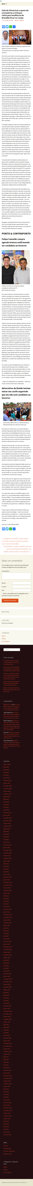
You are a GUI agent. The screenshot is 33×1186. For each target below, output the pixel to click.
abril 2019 (6, 1000)
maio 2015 (6, 1126)
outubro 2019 (7, 984)
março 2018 (7, 1035)
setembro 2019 (8, 987)
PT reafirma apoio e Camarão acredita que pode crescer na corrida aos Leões (11, 662)
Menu (3, 4)
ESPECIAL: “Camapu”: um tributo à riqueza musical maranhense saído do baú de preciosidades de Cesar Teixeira (12, 744)
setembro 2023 (8, 858)
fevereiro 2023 (7, 877)
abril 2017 (6, 1065)
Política (4, 638)
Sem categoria (20, 20)
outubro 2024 (7, 823)
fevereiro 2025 (7, 812)
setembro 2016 (8, 1083)
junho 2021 (6, 931)
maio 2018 (6, 1030)
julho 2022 (6, 896)
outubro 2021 (7, 920)
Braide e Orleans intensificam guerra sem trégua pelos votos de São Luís (12, 689)
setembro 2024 (8, 826)
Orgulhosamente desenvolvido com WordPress (14, 1182)
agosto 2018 (7, 1022)
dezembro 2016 (8, 1075)
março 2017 (7, 1067)
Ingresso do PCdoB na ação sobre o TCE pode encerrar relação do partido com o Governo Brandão (15, 541)
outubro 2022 (7, 888)
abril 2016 (6, 1097)
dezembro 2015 (8, 1108)
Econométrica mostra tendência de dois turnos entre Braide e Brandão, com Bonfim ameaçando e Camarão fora (17, 549)
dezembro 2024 (8, 818)
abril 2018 (6, 1032)
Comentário (6, 571)
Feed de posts (7, 1148)
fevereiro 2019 (7, 1006)
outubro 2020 (7, 952)
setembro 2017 (8, 1051)
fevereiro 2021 (7, 941)
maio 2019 (6, 998)
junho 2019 (6, 995)
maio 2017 (6, 1062)
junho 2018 (6, 1027)
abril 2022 (6, 904)
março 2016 (7, 1100)
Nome (4, 583)
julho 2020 (6, 960)
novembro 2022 (8, 885)
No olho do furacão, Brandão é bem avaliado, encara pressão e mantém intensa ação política (12, 668)
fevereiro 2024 (7, 845)
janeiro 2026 (7, 783)
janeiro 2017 (7, 1073)
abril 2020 (6, 968)
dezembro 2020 (8, 947)
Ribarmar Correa (8, 704)
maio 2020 (6, 965)
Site (3, 590)
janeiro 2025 (7, 815)
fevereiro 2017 (7, 1070)
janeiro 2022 (7, 912)
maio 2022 (6, 901)
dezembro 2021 (8, 914)
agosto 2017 (7, 1054)
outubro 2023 (7, 855)
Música (3, 636)
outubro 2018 (7, 1016)
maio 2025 (6, 804)
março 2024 (7, 842)
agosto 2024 (7, 829)
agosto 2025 (7, 796)
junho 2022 (6, 898)
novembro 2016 (8, 1078)
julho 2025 (6, 799)
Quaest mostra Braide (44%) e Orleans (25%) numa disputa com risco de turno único (11, 683)
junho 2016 (6, 1092)
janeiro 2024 (7, 847)
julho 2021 (6, 928)
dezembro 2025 (8, 786)
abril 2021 (6, 936)
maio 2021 (6, 933)
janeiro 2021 (7, 944)
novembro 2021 (8, 917)
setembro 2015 (8, 1116)
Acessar (6, 1146)
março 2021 (7, 939)
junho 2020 (6, 963)
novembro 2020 (8, 949)
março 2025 (7, 810)
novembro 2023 (8, 853)
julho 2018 (6, 1024)
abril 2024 (6, 839)
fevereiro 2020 (7, 973)
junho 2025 (6, 802)
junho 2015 (6, 1124)
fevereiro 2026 (7, 780)
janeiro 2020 (7, 976)
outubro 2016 (7, 1081)
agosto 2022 (7, 893)
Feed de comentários (9, 1151)
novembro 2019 (8, 981)
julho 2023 (6, 863)
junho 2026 (6, 769)
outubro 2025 (7, 791)
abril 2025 (6, 807)
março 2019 (7, 1003)
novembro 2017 (8, 1046)
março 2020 (7, 971)
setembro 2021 (8, 922)
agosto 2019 (7, 990)
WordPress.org (8, 1154)
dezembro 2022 (8, 882)
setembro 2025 (8, 794)
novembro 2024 (8, 820)
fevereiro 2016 (7, 1102)
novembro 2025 (8, 788)
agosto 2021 (7, 925)
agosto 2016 (7, 1086)
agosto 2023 (7, 861)
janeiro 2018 (7, 1041)
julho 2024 (6, 831)
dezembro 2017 (8, 1043)
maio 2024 (6, 837)
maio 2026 (6, 772)
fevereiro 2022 (7, 909)
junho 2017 (6, 1059)
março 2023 (7, 874)
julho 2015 (6, 1121)
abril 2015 (6, 1129)
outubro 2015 (7, 1113)
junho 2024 (6, 834)
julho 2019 (6, 992)
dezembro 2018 (8, 1011)
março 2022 (7, 906)
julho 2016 (6, 1089)
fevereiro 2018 (7, 1038)
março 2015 (7, 1132)
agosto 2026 (7, 764)
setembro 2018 (8, 1019)
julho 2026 (6, 767)
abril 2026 (6, 775)
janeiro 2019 (7, 1008)
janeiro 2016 (7, 1105)
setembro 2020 (8, 955)
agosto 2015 (7, 1118)
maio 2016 (6, 1094)
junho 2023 (6, 866)
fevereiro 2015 (7, 1134)
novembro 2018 (8, 1014)
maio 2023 (6, 869)
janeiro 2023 (7, 880)
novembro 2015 (8, 1110)
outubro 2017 (7, 1049)
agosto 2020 (7, 957)
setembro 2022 (8, 890)
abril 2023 (6, 871)
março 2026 (7, 778)
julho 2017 (6, 1057)
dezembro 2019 (8, 979)
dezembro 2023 (8, 850)
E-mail (4, 587)
